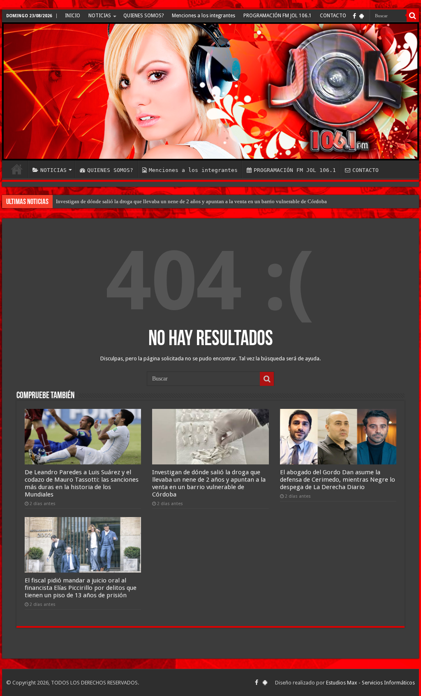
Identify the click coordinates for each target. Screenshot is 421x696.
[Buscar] (413, 15)
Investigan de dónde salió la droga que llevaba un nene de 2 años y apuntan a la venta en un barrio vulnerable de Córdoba (191, 201)
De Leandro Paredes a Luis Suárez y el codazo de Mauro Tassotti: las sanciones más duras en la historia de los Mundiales (82, 483)
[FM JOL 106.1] (210, 91)
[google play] (362, 16)
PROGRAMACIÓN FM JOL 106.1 (277, 16)
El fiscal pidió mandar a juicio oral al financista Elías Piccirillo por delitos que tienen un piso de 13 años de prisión (80, 588)
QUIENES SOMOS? (143, 16)
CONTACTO (333, 16)
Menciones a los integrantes (203, 16)
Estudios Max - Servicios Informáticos (370, 683)
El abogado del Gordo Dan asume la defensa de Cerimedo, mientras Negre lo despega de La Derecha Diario (337, 480)
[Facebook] (354, 16)
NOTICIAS (99, 16)
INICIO (72, 16)
